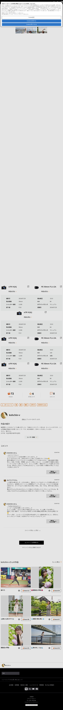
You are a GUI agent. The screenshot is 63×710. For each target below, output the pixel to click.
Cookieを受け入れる (31, 24)
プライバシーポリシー (18, 14)
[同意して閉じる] (62, 2)
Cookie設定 (31, 17)
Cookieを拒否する (31, 21)
